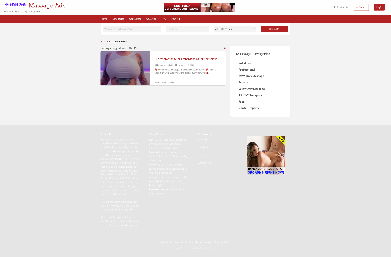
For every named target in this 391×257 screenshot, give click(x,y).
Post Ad (175, 18)
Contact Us (135, 18)
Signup (362, 7)
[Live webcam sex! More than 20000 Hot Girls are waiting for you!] (199, 7)
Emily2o (169, 65)
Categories (118, 18)
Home (104, 18)
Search (275, 29)
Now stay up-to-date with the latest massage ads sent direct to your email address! (168, 168)
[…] (208, 72)
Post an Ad (343, 7)
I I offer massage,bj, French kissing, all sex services (187, 59)
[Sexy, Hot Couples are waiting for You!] (266, 155)
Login (379, 7)
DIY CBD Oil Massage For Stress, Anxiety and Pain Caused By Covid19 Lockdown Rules (168, 143)
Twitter (202, 155)
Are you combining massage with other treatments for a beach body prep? (168, 181)
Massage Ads (47, 5)
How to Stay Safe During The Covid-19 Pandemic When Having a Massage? (168, 156)
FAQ (163, 18)
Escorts (161, 65)
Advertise (151, 18)
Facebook (203, 147)
